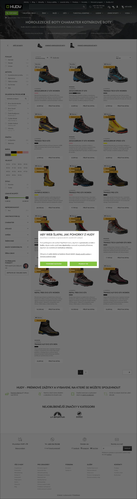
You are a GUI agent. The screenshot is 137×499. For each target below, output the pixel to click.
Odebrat (47, 58)
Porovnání (109, 6)
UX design (59, 495)
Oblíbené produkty (113, 6)
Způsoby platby (41, 482)
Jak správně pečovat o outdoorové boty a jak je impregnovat (67, 33)
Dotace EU (17, 484)
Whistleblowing (18, 473)
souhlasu (109, 454)
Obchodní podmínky (42, 473)
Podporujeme (17, 480)
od (6, 197)
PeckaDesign (76, 495)
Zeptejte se (68, 470)
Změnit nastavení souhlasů (44, 489)
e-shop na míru (67, 495)
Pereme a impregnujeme (93, 475)
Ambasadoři (17, 477)
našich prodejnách (88, 395)
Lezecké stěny (64, 2)
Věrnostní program (97, 2)
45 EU (14, 171)
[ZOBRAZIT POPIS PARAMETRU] (24, 94)
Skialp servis (90, 473)
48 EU (8, 175)
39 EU (25, 164)
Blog (33, 2)
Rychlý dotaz (117, 475)
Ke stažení (68, 468)
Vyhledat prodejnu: (13, 98)
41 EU (14, 168)
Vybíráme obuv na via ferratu (33, 33)
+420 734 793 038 (54, 444)
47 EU (25, 171)
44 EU (8, 171)
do (27, 197)
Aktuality (41, 2)
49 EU (14, 175)
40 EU (8, 168)
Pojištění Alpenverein (92, 468)
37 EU (14, 164)
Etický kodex (17, 470)
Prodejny (75, 2)
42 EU (20, 168)
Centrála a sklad (118, 473)
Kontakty (84, 2)
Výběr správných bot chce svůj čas (102, 33)
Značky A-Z (109, 2)
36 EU (8, 164)
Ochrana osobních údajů (48, 257)
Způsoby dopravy (41, 480)
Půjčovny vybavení (91, 470)
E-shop (116, 470)
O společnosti (17, 468)
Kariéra (16, 482)
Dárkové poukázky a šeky (93, 477)
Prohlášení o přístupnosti (43, 487)
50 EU (20, 175)
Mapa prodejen (20, 448)
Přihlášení (117, 6)
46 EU (20, 171)
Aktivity (26, 2)
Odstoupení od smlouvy (43, 475)
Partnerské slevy (41, 470)
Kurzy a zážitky (52, 2)
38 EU (20, 164)
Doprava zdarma (16, 393)
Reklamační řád (41, 477)
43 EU (25, 168)
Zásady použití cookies (83, 254)
